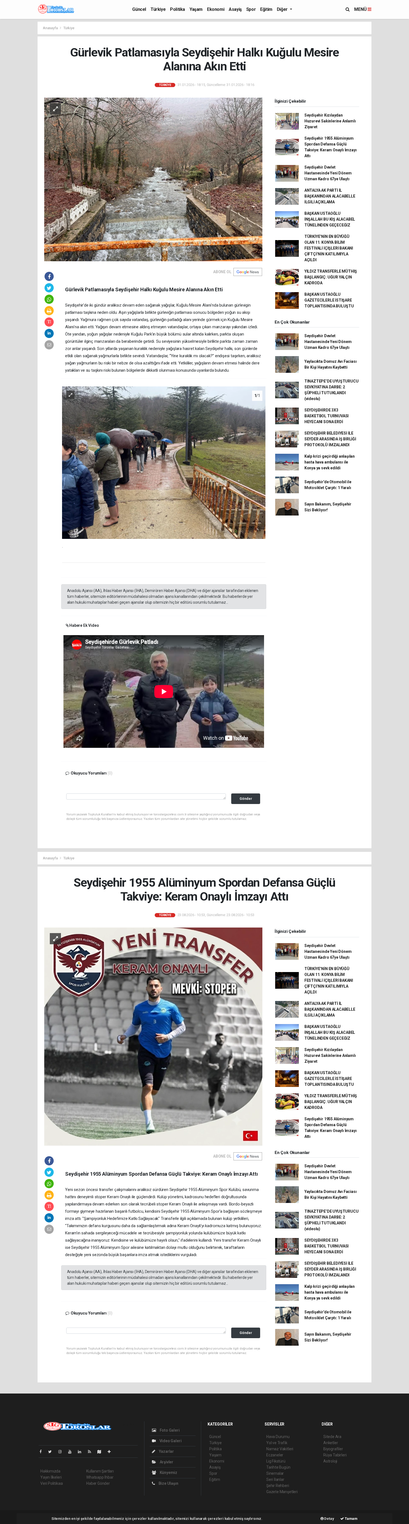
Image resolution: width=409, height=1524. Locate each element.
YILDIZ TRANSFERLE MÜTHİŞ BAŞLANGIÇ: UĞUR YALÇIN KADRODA (330, 277)
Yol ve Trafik (276, 1443)
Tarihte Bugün (278, 1467)
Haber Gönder (98, 1483)
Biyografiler (333, 1449)
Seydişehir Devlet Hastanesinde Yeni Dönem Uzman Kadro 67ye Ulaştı (328, 173)
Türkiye (158, 9)
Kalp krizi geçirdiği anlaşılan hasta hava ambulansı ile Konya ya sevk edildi (329, 462)
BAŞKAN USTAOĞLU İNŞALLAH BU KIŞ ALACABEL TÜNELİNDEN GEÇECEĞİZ (329, 219)
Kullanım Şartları (100, 1471)
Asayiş (235, 9)
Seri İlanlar (275, 1479)
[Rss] (91, 1451)
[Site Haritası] (101, 1451)
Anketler (330, 1443)
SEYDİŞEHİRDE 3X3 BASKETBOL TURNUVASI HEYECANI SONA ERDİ (326, 416)
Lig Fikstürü (275, 1461)
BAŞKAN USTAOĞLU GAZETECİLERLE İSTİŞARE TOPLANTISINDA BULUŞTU (329, 300)
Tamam (351, 1518)
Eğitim (266, 9)
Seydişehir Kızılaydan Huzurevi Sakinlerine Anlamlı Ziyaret (330, 121)
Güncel (139, 9)
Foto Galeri (169, 1430)
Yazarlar (166, 1451)
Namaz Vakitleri (279, 1449)
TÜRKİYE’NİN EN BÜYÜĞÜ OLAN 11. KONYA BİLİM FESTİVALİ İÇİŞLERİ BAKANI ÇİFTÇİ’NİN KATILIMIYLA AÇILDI (328, 248)
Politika (177, 9)
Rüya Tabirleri (334, 1455)
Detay (329, 1518)
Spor (251, 9)
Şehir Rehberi (277, 1485)
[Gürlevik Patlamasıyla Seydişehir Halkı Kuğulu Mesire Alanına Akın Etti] (153, 179)
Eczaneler (274, 1455)
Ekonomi (215, 9)
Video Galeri (170, 1441)
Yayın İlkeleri (50, 1477)
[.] (163, 462)
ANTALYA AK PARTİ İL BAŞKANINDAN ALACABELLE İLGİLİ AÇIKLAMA (329, 196)
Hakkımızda (50, 1471)
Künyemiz (168, 1472)
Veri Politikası (51, 1483)
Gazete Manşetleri (282, 1492)
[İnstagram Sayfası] (62, 1451)
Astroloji (330, 1461)
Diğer (283, 9)
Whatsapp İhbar (99, 1477)
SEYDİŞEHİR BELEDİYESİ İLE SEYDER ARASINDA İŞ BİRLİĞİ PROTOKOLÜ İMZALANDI (330, 439)
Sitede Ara (332, 1436)
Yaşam (196, 9)
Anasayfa (50, 28)
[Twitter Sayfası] (52, 1451)
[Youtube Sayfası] (72, 1451)
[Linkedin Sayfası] (82, 1451)
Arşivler (166, 1462)
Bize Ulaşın (168, 1483)
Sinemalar (275, 1473)
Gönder (246, 798)
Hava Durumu (278, 1436)
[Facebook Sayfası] (43, 1451)
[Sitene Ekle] (111, 1451)
